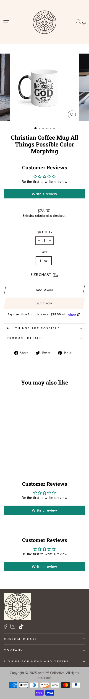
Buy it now (44, 303)
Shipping (28, 215)
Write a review (44, 194)
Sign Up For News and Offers (36, 661)
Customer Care (20, 639)
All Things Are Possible (33, 328)
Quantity (44, 232)
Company (13, 650)
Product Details (25, 338)
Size (44, 252)
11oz (43, 261)
